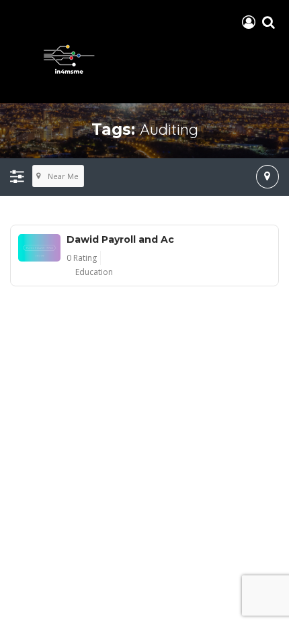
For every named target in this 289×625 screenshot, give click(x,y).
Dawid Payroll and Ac (120, 239)
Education (94, 272)
